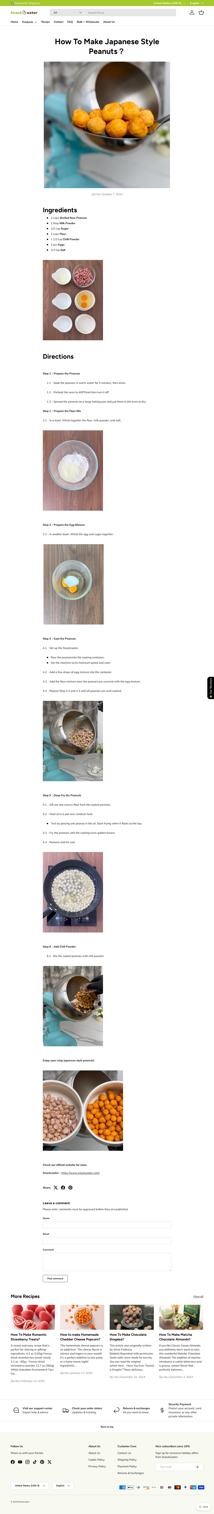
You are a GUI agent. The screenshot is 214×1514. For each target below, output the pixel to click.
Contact (58, 22)
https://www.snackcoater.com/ (80, 1173)
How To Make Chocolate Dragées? (128, 1337)
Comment (48, 1249)
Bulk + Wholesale (88, 22)
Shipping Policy (127, 1459)
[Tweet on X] (55, 1187)
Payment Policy (127, 1466)
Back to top (107, 1426)
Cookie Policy (96, 1459)
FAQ (70, 22)
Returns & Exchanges (131, 1473)
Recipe (45, 22)
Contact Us (124, 1453)
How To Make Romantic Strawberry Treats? (29, 1337)
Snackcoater (23, 1501)
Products (27, 22)
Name (46, 1218)
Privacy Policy (97, 1466)
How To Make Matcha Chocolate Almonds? (175, 1337)
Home (14, 22)
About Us (109, 22)
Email (46, 1233)
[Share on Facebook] (63, 1187)
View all (198, 1296)
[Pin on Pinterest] (70, 1187)
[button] (201, 12)
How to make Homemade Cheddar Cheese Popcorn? (80, 1337)
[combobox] (113, 12)
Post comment (55, 1278)
